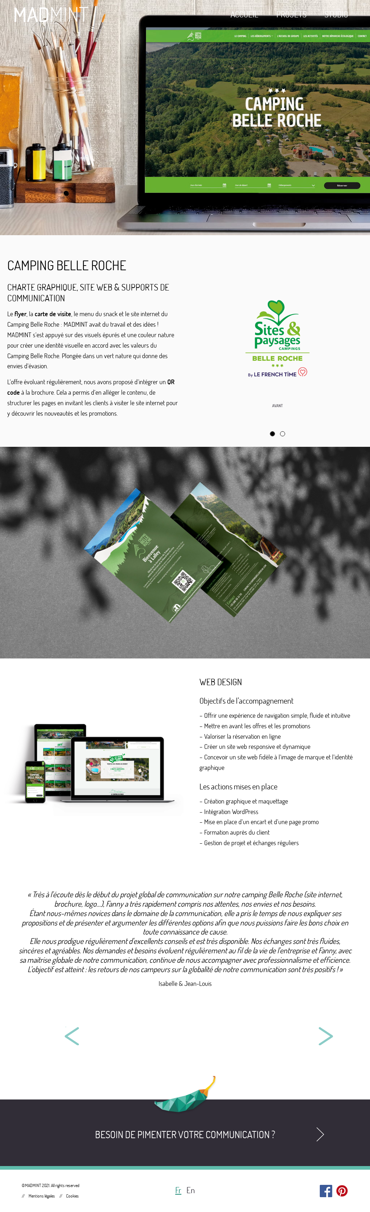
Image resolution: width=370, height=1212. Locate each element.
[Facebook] (326, 1189)
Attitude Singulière (268, 1033)
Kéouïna (102, 1033)
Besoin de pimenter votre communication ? (185, 1134)
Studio (336, 14)
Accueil (244, 14)
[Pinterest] (342, 1189)
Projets (291, 14)
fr (178, 1190)
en (190, 1190)
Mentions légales (42, 1196)
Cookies (72, 1196)
